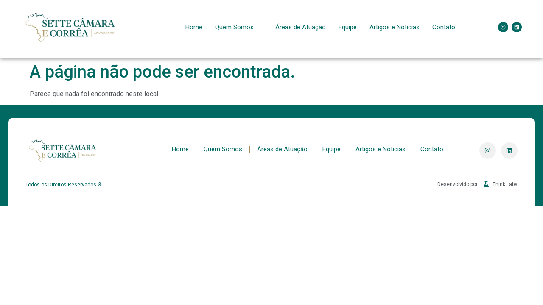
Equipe (348, 27)
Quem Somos (234, 27)
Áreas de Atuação (300, 27)
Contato (443, 27)
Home (193, 27)
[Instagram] (503, 27)
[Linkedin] (517, 27)
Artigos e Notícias (394, 27)
